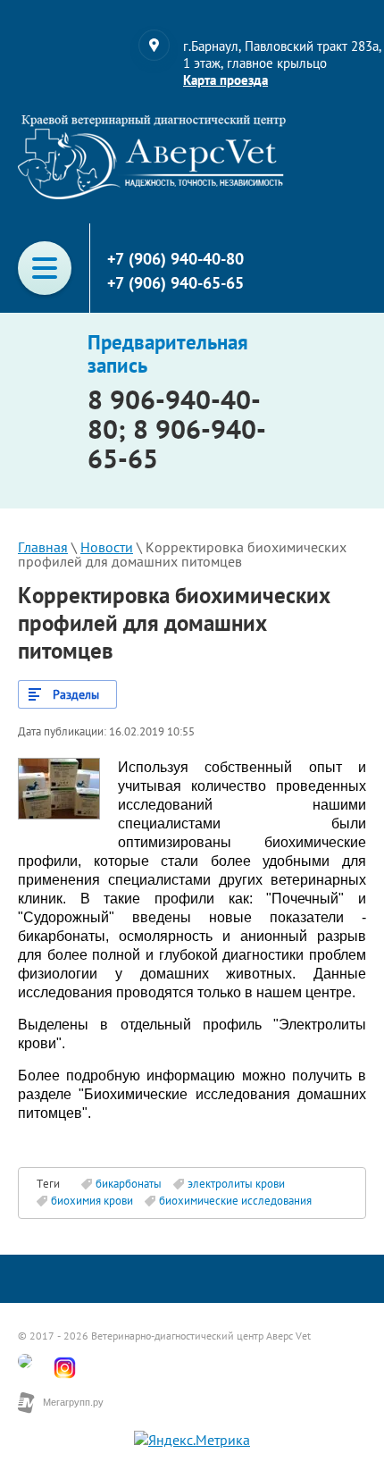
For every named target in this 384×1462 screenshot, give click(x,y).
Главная (43, 547)
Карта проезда (225, 80)
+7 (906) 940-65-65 (175, 283)
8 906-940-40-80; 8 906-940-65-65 (177, 428)
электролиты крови (236, 1183)
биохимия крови (92, 1200)
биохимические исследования (235, 1200)
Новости (106, 547)
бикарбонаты (129, 1183)
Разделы (76, 694)
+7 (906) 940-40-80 (175, 258)
